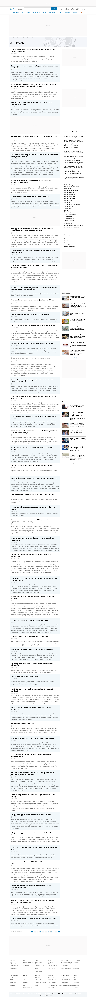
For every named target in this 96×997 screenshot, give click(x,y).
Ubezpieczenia (26, 965)
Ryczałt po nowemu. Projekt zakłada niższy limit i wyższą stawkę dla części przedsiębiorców (74, 178)
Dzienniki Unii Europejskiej (40, 982)
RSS (59, 993)
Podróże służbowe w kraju (66, 977)
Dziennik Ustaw (38, 977)
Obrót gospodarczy (14, 965)
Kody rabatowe (76, 980)
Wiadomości (75, 962)
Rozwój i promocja (13, 982)
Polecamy (65, 402)
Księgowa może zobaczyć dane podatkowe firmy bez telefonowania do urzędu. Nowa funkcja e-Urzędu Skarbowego (74, 137)
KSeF (81, 12)
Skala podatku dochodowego (67, 985)
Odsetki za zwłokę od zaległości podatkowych (71, 228)
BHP (23, 968)
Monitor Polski (38, 979)
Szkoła (24, 979)
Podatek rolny (67, 240)
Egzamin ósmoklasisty (27, 987)
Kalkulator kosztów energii (70, 198)
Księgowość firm (13, 960)
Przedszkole (25, 977)
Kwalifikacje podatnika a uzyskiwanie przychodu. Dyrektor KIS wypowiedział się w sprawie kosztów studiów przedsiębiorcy (74, 156)
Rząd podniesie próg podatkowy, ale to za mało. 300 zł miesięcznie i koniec (73, 144)
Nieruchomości (66, 12)
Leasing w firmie (51, 968)
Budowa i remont (76, 966)
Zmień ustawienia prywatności (34, 993)
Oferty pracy (76, 987)
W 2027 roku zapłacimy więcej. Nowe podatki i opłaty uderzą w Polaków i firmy (73, 141)
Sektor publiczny (36, 12)
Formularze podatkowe (69, 220)
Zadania (11, 980)
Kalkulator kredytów (68, 200)
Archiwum (75, 979)
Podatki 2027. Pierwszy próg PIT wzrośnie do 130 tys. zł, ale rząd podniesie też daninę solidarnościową (74, 167)
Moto (60, 12)
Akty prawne (38, 975)
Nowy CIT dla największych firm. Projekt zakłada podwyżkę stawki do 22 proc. (73, 174)
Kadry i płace (12, 984)
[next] (59, 931)
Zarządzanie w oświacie (27, 984)
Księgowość (16, 12)
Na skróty (75, 975)
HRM (24, 970)
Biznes (28, 12)
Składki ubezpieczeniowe (66, 980)
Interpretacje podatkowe (69, 246)
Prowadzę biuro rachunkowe (66, 963)
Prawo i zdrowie (38, 971)
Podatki (11, 962)
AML (62, 970)
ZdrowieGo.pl (76, 977)
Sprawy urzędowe (39, 966)
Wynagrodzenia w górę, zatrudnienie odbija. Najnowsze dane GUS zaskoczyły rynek (74, 170)
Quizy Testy (66, 244)
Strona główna (13, 37)
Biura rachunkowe (65, 960)
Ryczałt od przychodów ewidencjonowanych (69, 235)
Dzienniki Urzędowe (39, 980)
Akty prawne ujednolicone (40, 984)
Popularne (68, 133)
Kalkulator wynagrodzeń (69, 192)
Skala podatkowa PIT (69, 231)
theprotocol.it (76, 985)
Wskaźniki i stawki (65, 975)
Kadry (23, 12)
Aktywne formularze (72, 211)
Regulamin (47, 993)
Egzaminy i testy (26, 982)
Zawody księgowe (13, 968)
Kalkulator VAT (67, 202)
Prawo (44, 12)
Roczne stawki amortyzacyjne (71, 238)
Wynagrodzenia (26, 963)
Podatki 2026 (66, 293)
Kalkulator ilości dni (68, 206)
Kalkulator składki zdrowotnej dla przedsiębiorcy (71, 187)
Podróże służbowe (64, 982)
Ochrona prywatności (20, 993)
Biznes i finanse (51, 962)
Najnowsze (74, 133)
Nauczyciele (25, 980)
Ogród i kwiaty (76, 968)
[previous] (32, 931)
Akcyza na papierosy (69, 242)
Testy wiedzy (25, 988)
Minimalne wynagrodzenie (66, 979)
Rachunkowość (67, 212)
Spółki (49, 963)
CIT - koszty (34, 37)
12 (56, 931)
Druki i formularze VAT (69, 218)
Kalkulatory (69, 185)
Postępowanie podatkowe (70, 214)
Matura (24, 985)
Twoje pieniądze (52, 12)
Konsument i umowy (39, 965)
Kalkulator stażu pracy (52, 984)
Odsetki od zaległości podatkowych (72, 204)
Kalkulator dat (67, 208)
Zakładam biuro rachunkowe (66, 962)
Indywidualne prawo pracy (28, 962)
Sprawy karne (38, 963)
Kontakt (64, 993)
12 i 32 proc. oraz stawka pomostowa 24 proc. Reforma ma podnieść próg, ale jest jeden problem (73, 152)
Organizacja (12, 977)
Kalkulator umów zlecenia (70, 194)
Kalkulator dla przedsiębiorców (71, 190)
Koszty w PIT (67, 233)
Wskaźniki (69, 223)
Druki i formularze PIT (69, 216)
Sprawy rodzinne (38, 962)
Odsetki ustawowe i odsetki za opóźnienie (74, 225)
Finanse (75, 965)
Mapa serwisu (78, 993)
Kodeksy (37, 985)
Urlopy (24, 966)
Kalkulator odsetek (52, 982)
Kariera (53, 993)
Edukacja (75, 12)
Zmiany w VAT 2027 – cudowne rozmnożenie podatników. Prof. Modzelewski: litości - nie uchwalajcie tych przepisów (73, 148)
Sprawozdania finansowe (66, 968)
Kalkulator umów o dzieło (70, 196)
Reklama (70, 993)
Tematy (24, 37)
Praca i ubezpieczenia (52, 965)
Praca (36, 968)
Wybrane (81, 133)
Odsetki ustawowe (64, 984)
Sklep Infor (37, 970)
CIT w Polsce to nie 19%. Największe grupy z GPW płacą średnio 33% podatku (74, 159)
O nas (11, 993)
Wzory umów (76, 982)
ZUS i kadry (12, 966)
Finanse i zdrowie (51, 970)
